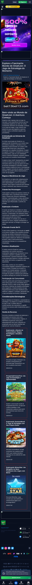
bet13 (5, 75)
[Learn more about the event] (16, 12)
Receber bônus (16, 45)
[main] (16, 583)
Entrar (14, 2)
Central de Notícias (13, 75)
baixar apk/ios (21, 578)
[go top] (29, 548)
